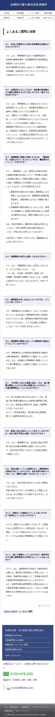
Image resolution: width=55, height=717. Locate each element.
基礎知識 (8, 711)
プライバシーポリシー (42, 707)
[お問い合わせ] (48, 18)
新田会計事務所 (10, 611)
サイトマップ (21, 711)
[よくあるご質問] (34, 18)
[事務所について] (21, 13)
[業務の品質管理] (7, 18)
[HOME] (7, 13)
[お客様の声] (21, 18)
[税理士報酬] (48, 13)
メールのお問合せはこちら (21, 687)
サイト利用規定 (11, 707)
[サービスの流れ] (34, 13)
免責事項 (25, 707)
